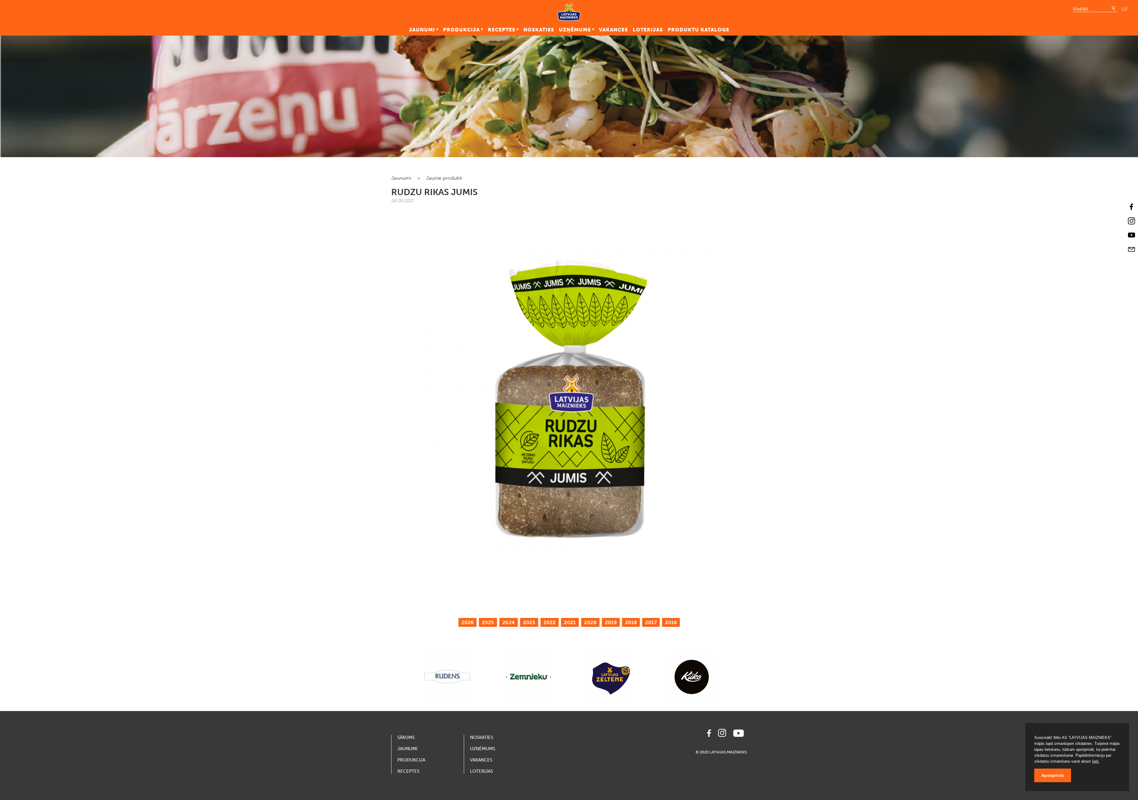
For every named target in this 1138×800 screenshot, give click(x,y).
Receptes (501, 30)
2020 (590, 622)
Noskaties (538, 30)
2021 (570, 622)
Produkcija (461, 30)
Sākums (406, 737)
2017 (651, 622)
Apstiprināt (1052, 775)
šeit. (1095, 761)
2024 (508, 622)
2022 (550, 622)
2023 (529, 622)
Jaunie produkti (444, 178)
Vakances (613, 30)
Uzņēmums (575, 30)
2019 (611, 622)
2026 (467, 622)
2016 (671, 622)
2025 (488, 622)
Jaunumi (422, 30)
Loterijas (648, 30)
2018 (631, 622)
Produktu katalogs (698, 30)
